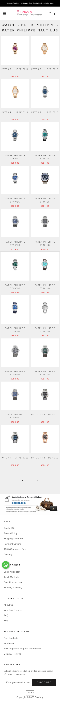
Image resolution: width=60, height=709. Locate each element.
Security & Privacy (13, 587)
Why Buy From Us (13, 610)
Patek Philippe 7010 (15, 69)
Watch (9, 25)
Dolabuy (8, 554)
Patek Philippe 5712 (45, 415)
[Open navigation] (4, 13)
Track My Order (12, 577)
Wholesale (9, 643)
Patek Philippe (38, 25)
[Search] (50, 13)
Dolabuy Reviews (12, 654)
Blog (6, 620)
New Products (11, 638)
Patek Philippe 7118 (45, 69)
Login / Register (12, 571)
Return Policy (10, 533)
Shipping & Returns (13, 538)
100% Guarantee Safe (15, 549)
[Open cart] (55, 13)
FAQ (6, 615)
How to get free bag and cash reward (22, 648)
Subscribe (44, 682)
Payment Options (12, 544)
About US (8, 605)
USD (30, 693)
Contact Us (9, 528)
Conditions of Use (13, 582)
